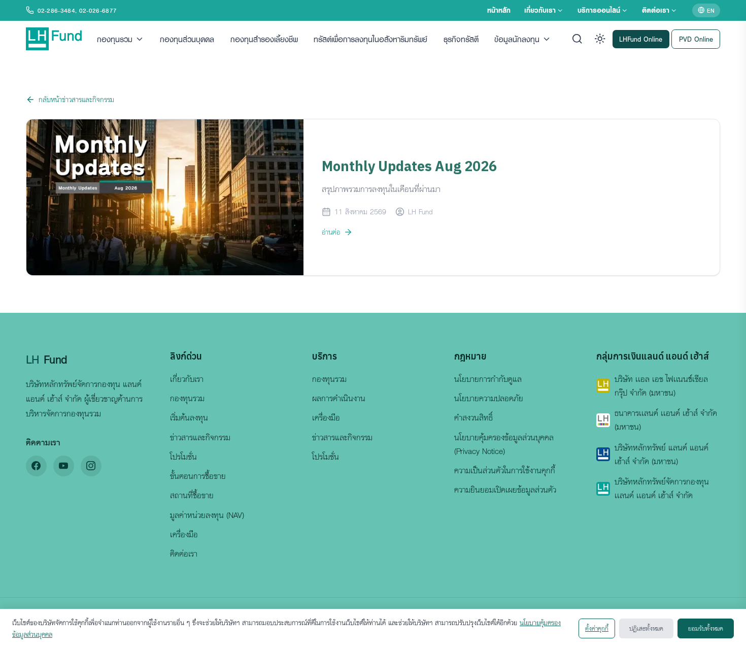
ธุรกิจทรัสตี (461, 39)
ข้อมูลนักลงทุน (516, 39)
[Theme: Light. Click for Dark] (600, 38)
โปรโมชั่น (183, 456)
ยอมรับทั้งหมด (705, 628)
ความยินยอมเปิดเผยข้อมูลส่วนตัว (505, 489)
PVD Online (696, 38)
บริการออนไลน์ (599, 10)
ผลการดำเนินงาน (338, 398)
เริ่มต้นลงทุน (189, 417)
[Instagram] (91, 466)
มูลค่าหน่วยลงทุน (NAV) (207, 515)
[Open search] (577, 38)
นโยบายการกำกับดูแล (488, 379)
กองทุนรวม (114, 39)
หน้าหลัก (499, 10)
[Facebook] (36, 466)
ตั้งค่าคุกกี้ (596, 628)
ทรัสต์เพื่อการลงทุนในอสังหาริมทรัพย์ (370, 39)
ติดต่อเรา (655, 10)
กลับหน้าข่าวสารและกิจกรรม (76, 99)
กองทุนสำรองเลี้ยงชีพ (264, 39)
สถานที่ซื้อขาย (192, 495)
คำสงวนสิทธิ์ (473, 417)
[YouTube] (63, 466)
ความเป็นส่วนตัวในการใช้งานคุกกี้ (504, 470)
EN (711, 10)
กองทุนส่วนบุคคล (187, 39)
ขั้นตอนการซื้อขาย (198, 476)
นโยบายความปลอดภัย (488, 398)
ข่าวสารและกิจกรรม (200, 437)
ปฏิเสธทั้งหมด (646, 628)
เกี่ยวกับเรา (540, 10)
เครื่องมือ (184, 534)
